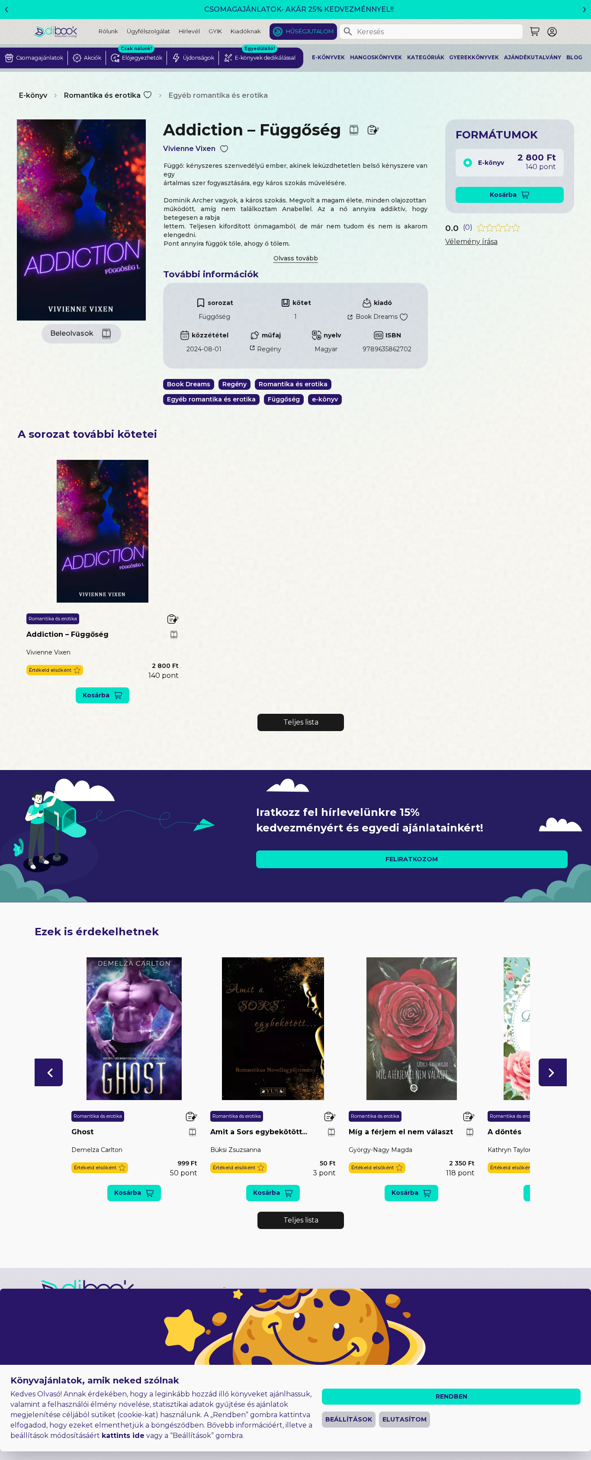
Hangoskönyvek (376, 58)
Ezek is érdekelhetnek (97, 931)
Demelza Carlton (96, 1150)
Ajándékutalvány (532, 58)
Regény (269, 349)
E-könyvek (328, 58)
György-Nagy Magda (380, 1150)
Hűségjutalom (310, 31)
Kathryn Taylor (509, 1150)
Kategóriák (425, 58)
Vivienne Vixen (189, 148)
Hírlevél (189, 31)
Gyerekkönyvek (474, 58)
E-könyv (33, 95)
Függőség (214, 317)
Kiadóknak (246, 31)
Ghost (82, 1132)
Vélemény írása (471, 241)
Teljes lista (300, 722)
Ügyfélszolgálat (148, 31)
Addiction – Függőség (67, 634)
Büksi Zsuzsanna (235, 1150)
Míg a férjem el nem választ (401, 1132)
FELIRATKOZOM (411, 859)
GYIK (215, 31)
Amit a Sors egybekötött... (258, 1132)
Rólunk (108, 31)
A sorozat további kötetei (87, 434)
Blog (574, 58)
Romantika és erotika (102, 95)
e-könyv (325, 399)
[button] (54, 670)
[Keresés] (348, 31)
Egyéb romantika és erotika (218, 95)
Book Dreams (377, 317)
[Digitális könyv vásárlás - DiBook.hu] (66, 31)
